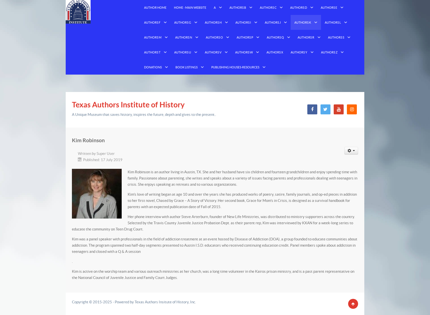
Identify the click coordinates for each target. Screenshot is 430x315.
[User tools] (351, 150)
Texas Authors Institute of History (128, 104)
